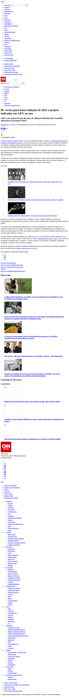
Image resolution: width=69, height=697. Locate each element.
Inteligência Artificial (11, 26)
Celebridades (12, 613)
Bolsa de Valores (13, 576)
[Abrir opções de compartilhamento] (4, 131)
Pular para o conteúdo (11, 87)
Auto (5, 45)
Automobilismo (13, 644)
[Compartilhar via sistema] (1, 133)
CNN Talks (7, 49)
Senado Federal (13, 541)
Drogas (10, 663)
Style (6, 30)
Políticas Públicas (14, 545)
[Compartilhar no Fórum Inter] (2, 135)
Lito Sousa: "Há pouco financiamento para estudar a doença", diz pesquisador (33, 356)
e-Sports (11, 648)
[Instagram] (5, 470)
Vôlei (9, 642)
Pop (5, 28)
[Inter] (5, 462)
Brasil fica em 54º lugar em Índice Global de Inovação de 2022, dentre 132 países (35, 200)
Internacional (8, 11)
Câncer (10, 661)
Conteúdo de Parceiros (11, 380)
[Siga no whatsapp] (5, 259)
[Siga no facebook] (5, 257)
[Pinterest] (5, 474)
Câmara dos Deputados (16, 539)
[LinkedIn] (5, 472)
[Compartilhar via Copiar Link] (7, 129)
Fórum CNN (8, 51)
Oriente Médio (12, 601)
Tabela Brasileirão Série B (16, 632)
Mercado (11, 570)
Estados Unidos (13, 592)
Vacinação (11, 659)
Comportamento (9, 32)
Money (6, 93)
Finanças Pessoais (14, 580)
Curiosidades (12, 673)
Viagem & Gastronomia (12, 40)
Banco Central (12, 574)
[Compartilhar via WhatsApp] (5, 129)
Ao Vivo (10, 503)
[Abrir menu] (3, 2)
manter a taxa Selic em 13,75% (26, 248)
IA (5, 101)
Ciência (6, 36)
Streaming (11, 621)
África (10, 599)
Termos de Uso (9, 68)
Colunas (7, 492)
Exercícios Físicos (14, 656)
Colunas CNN (8, 55)
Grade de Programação (12, 488)
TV (9, 623)
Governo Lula (12, 537)
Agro (6, 16)
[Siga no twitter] (5, 255)
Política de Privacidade (12, 66)
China (10, 605)
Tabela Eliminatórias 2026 (16, 634)
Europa (10, 594)
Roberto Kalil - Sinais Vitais (17, 652)
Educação (7, 47)
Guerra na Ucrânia (14, 588)
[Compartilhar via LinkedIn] (4, 129)
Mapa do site (8, 496)
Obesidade (11, 665)
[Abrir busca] (27, 5)
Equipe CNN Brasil (10, 60)
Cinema (10, 615)
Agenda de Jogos (14, 628)
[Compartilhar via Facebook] (1, 129)
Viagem (10, 677)
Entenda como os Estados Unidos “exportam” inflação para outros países (32, 216)
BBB (9, 609)
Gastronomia (12, 679)
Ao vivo (6, 89)
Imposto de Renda (14, 578)
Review (6, 42)
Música (10, 617)
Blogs (6, 490)
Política (6, 7)
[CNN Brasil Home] (10, 81)
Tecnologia (7, 38)
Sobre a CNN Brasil (10, 683)
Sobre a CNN (8, 64)
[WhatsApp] (5, 478)
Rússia (10, 603)
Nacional (7, 13)
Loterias (10, 582)
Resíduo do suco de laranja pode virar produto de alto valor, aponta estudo (32, 401)
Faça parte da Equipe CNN (13, 74)
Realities (11, 619)
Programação (8, 58)
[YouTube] (5, 468)
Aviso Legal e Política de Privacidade (16, 685)
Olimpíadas (11, 638)
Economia (7, 22)
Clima (10, 553)
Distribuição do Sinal (11, 72)
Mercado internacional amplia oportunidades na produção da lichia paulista (32, 439)
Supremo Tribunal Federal (16, 543)
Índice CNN (11, 534)
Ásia (9, 597)
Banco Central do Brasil (10, 141)
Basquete (11, 640)
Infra (5, 18)
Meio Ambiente (13, 555)
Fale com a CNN (9, 70)
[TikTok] (5, 476)
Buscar (6, 5)
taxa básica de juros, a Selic (47, 239)
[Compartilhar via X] (3, 129)
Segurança (11, 551)
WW (5, 95)
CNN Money (8, 24)
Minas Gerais (12, 563)
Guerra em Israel (13, 590)
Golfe (9, 646)
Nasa (9, 669)
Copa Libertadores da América (18, 636)
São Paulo (11, 559)
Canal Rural (5, 384)
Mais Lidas (6, 275)
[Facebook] (5, 466)
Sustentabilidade (13, 584)
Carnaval (11, 611)
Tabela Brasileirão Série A (16, 630)
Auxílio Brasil (12, 557)
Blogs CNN (8, 53)
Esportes (7, 20)
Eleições (7, 9)
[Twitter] (5, 464)
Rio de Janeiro (13, 561)
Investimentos (12, 572)
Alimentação (12, 654)
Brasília (10, 566)
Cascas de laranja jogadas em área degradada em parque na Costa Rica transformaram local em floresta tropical (30, 337)
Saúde (6, 34)
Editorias (9, 501)
